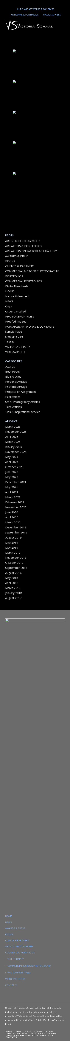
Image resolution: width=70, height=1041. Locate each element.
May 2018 (11, 578)
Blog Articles (13, 376)
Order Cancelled (15, 311)
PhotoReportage (16, 386)
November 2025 (16, 431)
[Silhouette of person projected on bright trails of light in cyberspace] (35, 64)
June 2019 (11, 542)
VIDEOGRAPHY (15, 352)
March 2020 (13, 522)
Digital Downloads (16, 286)
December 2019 (15, 527)
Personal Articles (16, 381)
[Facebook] (45, 3)
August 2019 (13, 537)
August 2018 (13, 573)
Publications (13, 397)
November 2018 (16, 557)
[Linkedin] (34, 3)
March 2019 (13, 552)
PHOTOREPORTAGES (19, 316)
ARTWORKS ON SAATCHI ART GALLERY (31, 251)
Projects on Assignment (20, 391)
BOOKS (10, 261)
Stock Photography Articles (22, 402)
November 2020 (16, 507)
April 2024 (11, 462)
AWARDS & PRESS (52, 14)
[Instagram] (28, 3)
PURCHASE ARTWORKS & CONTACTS (35, 9)
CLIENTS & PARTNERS (19, 266)
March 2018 (13, 588)
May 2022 (11, 477)
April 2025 (11, 436)
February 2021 (14, 502)
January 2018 (13, 593)
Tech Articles (13, 407)
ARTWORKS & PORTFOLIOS (25, 14)
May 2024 (11, 457)
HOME (9, 291)
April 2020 (11, 517)
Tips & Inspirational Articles (22, 412)
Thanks (9, 341)
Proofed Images (15, 321)
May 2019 (11, 547)
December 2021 (15, 482)
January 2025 (13, 447)
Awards (10, 366)
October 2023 (14, 467)
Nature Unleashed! (17, 296)
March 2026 (13, 426)
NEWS (9, 301)
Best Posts (12, 371)
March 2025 (13, 442)
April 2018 (11, 583)
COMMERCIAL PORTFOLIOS (23, 281)
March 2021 (13, 497)
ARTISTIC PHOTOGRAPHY (22, 241)
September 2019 (16, 532)
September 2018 (16, 567)
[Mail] (39, 3)
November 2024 (16, 452)
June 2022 (11, 472)
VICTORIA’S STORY (17, 346)
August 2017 (13, 598)
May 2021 (11, 487)
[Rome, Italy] (35, 95)
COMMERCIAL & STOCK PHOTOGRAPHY (29, 965)
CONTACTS (11, 985)
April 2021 (11, 492)
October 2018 (14, 562)
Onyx (8, 306)
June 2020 (11, 512)
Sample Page (13, 331)
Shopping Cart (14, 336)
